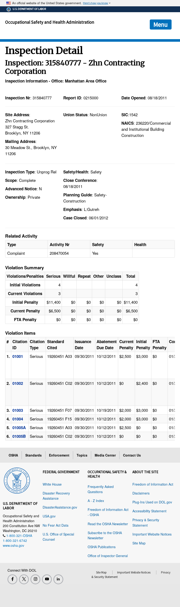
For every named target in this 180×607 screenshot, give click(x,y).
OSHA (13, 455)
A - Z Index (96, 500)
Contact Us (132, 455)
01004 (17, 419)
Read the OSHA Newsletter (108, 523)
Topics (82, 455)
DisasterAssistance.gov (60, 507)
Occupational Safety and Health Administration (49, 22)
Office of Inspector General (108, 555)
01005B (19, 436)
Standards (33, 455)
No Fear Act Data (55, 525)
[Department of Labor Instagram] (35, 579)
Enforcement (59, 455)
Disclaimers (141, 493)
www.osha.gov (13, 545)
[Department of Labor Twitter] (24, 579)
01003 (17, 410)
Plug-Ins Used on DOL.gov (152, 502)
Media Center (105, 455)
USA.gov (49, 516)
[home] (17, 479)
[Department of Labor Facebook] (12, 579)
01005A (19, 427)
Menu (161, 24)
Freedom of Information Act (152, 484)
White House (52, 484)
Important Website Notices (152, 534)
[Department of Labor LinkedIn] (58, 579)
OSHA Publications (102, 546)
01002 (17, 383)
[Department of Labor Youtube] (47, 579)
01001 (17, 356)
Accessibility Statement (149, 511)
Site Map (139, 543)
